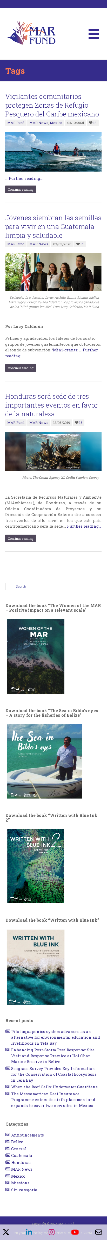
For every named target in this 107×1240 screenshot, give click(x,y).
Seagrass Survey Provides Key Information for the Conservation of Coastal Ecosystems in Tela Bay (54, 1074)
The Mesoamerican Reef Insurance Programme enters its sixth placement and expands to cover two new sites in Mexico (53, 1099)
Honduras (21, 1162)
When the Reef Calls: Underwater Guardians (54, 1086)
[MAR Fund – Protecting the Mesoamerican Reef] (31, 33)
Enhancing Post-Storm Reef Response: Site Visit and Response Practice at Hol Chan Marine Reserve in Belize (53, 1055)
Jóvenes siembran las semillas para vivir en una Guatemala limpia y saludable (53, 226)
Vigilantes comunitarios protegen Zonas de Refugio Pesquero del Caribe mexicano (52, 105)
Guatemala (21, 1155)
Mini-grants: (66, 349)
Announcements (27, 1135)
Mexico (56, 122)
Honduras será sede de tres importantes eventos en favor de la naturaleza (51, 405)
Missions (20, 1182)
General (18, 1148)
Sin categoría (24, 1189)
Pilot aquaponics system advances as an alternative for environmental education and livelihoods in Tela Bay (55, 1037)
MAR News (38, 122)
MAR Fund (15, 122)
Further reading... (26, 178)
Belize (17, 1141)
